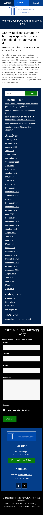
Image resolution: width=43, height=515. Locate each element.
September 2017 (12, 195)
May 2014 (9, 285)
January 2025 (11, 147)
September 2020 (12, 162)
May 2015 (9, 244)
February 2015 (11, 251)
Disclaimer (6, 405)
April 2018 (9, 181)
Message (7, 377)
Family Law (16, 50)
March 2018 (10, 184)
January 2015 (11, 255)
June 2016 (9, 214)
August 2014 (10, 274)
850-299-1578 (25, 474)
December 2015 (12, 222)
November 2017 (12, 192)
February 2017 (11, 203)
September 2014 (12, 270)
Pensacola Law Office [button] (21, 460)
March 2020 (10, 169)
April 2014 (9, 289)
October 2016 (11, 210)
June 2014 (9, 281)
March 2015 (10, 248)
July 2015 (9, 236)
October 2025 (11, 143)
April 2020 (9, 166)
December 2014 (12, 259)
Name (5, 342)
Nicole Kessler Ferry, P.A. (24, 47)
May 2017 (9, 199)
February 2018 (11, 188)
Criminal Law (10, 298)
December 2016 (12, 207)
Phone (5, 365)
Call (37, 3)
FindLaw (36, 506)
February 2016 (11, 218)
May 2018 (9, 177)
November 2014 (12, 263)
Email (6, 354)
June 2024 (9, 151)
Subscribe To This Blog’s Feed (18, 319)
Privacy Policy (30, 503)
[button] (7, 2)
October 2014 (11, 266)
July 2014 (9, 278)
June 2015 (9, 240)
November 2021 (12, 158)
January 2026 (11, 140)
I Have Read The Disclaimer (19, 410)
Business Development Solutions (16, 506)
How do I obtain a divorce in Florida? (20, 123)
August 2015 (10, 233)
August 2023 (10, 154)
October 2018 (11, 173)
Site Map (19, 503)
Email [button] (22, 2)
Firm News (9, 306)
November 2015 (12, 225)
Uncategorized (11, 310)
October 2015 (11, 229)
